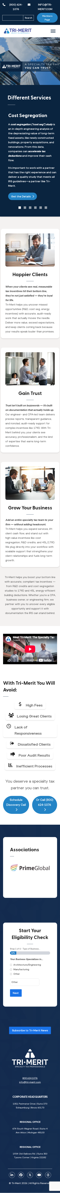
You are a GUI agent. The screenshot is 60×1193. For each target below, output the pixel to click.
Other (16, 974)
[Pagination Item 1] (19, 207)
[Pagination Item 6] (46, 207)
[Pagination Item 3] (30, 207)
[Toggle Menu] (53, 31)
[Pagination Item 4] (35, 207)
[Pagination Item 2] (25, 207)
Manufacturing (21, 969)
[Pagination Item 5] (40, 207)
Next (16, 993)
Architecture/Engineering (27, 964)
